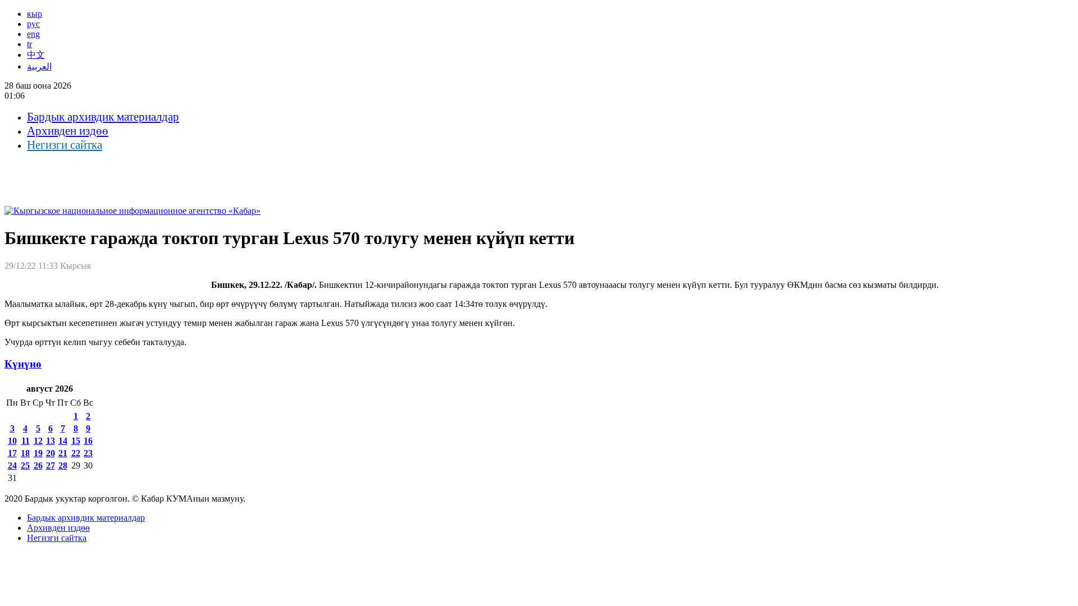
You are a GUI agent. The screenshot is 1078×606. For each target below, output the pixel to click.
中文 (36, 54)
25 (25, 465)
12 (38, 441)
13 (50, 441)
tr (29, 44)
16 (88, 441)
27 (50, 465)
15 (75, 441)
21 (62, 453)
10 (12, 441)
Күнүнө (23, 364)
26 (38, 465)
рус (33, 24)
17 (12, 453)
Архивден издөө (67, 130)
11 (25, 441)
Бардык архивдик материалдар (103, 116)
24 (12, 465)
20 (50, 453)
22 (75, 453)
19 (38, 453)
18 (25, 453)
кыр (34, 14)
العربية (39, 66)
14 (62, 441)
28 (62, 465)
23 (88, 453)
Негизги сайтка (64, 145)
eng (33, 34)
